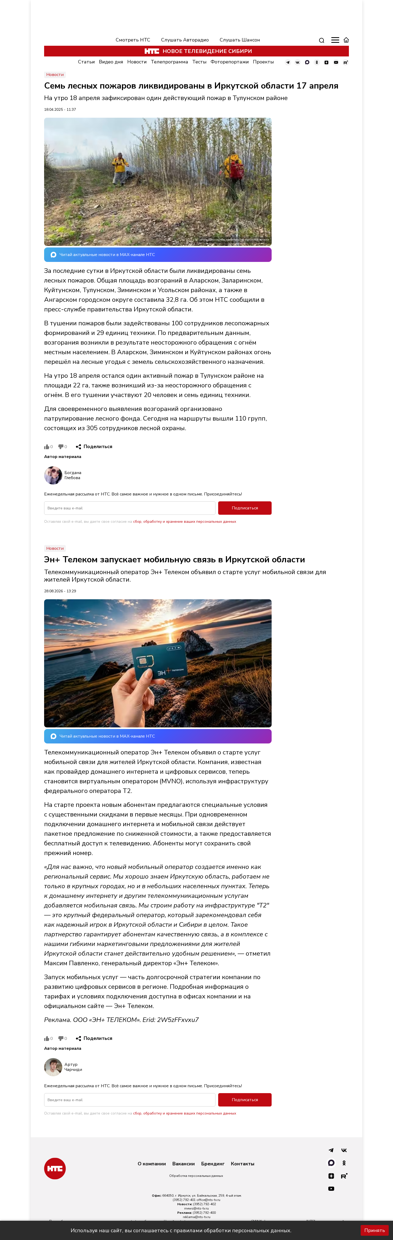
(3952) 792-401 (184, 1200)
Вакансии (183, 1164)
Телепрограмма (169, 62)
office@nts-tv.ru (208, 1200)
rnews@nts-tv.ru (196, 1208)
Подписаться (245, 508)
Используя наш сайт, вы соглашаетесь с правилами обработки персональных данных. (181, 1230)
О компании (152, 1164)
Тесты (199, 62)
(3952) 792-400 (204, 1213)
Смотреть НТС (133, 40)
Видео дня (111, 62)
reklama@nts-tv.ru (196, 1217)
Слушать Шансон (240, 40)
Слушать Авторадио (185, 40)
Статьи (86, 62)
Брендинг (213, 1164)
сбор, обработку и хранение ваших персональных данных (184, 521)
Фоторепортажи (230, 62)
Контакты (243, 1164)
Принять (374, 1230)
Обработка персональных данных (196, 1176)
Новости (137, 62)
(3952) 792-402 (204, 1204)
